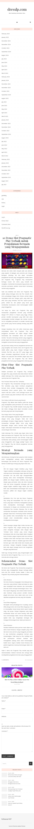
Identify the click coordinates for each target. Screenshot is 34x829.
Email (3, 708)
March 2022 (5, 156)
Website (4, 716)
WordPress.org (6, 228)
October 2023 (5, 91)
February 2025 (6, 33)
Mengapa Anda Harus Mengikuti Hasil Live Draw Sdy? (14, 783)
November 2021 (6, 170)
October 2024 (5, 48)
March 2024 (5, 73)
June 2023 (4, 105)
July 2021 (4, 184)
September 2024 (6, 51)
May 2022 (4, 148)
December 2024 (6, 41)
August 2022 (5, 138)
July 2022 (4, 141)
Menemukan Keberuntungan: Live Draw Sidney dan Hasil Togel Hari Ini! (15, 776)
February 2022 (6, 159)
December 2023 (6, 84)
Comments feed (6, 224)
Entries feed (5, 221)
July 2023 (4, 102)
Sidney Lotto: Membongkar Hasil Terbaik (14, 797)
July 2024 (4, 59)
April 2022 (4, 152)
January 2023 (5, 120)
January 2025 (5, 37)
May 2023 (4, 109)
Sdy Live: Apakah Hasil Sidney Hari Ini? (15, 804)
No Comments (28, 660)
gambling (4, 195)
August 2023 (5, 98)
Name (4, 701)
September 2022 (6, 134)
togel (3, 206)
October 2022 (5, 130)
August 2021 (5, 181)
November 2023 (6, 87)
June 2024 (4, 62)
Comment (5, 731)
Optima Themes (21, 826)
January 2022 (5, 163)
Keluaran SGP (6, 819)
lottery (3, 202)
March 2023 (5, 116)
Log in (3, 217)
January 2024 (5, 80)
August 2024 (5, 55)
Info (3, 199)
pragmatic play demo (26, 555)
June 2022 (4, 145)
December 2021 (6, 166)
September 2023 (6, 94)
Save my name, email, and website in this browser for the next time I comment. (16, 727)
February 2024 (6, 77)
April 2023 (4, 112)
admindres (6, 660)
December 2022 (6, 123)
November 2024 (6, 44)
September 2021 (6, 177)
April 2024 (4, 69)
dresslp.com (17, 9)
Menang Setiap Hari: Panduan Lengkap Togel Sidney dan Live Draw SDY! (15, 790)
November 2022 (6, 127)
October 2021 (5, 174)
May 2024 (4, 66)
